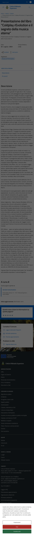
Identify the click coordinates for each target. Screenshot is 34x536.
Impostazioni (17, 522)
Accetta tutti (17, 531)
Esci (17, 527)
